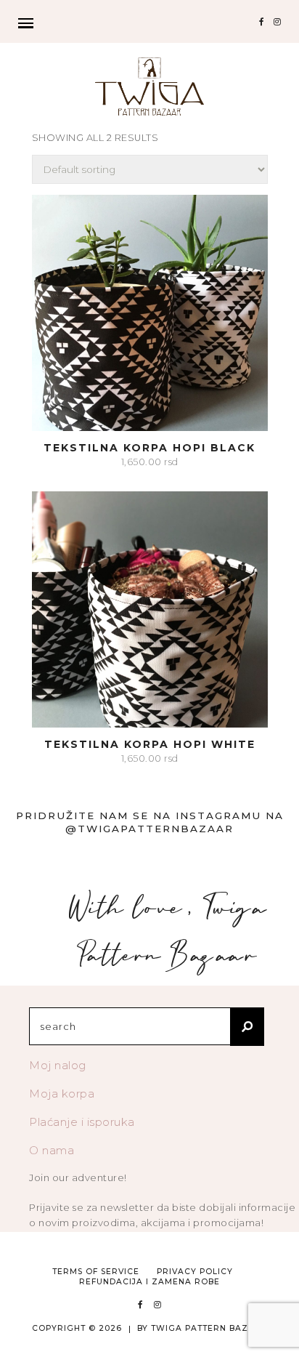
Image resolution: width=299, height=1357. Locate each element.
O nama (51, 1150)
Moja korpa (61, 1093)
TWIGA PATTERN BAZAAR (209, 1328)
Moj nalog (57, 1065)
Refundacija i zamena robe (149, 1281)
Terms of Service (95, 1271)
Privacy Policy (195, 1271)
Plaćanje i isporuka (82, 1122)
